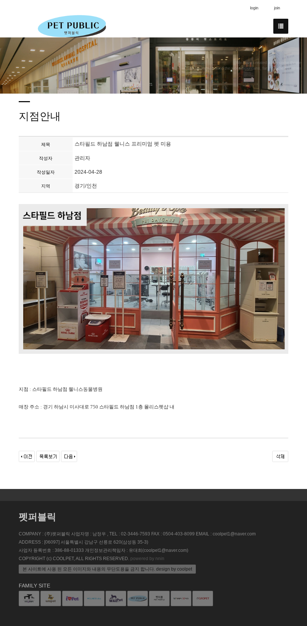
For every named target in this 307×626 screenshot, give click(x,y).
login (254, 8)
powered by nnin (147, 558)
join (277, 8)
